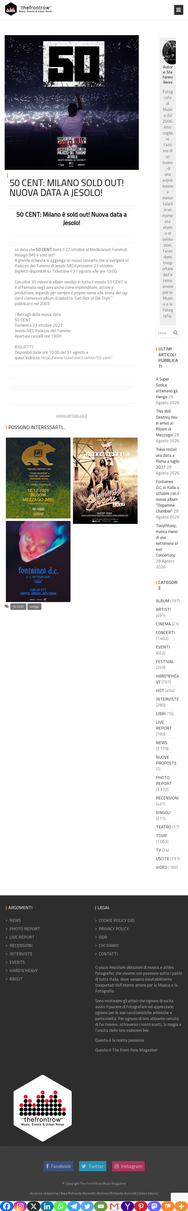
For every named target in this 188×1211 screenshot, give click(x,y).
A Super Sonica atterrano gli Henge (166, 388)
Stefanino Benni (168, 77)
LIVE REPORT (164, 725)
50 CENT (18, 606)
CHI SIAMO (108, 945)
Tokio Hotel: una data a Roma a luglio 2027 (101, 512)
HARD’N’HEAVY (24, 970)
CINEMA (163, 624)
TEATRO (163, 827)
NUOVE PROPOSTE (166, 760)
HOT (160, 690)
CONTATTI (108, 954)
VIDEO (161, 867)
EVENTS (17, 962)
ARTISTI (163, 609)
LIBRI (161, 713)
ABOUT (16, 979)
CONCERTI (165, 632)
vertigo (34, 606)
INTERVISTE (167, 699)
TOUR (129, 41)
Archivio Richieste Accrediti (117, 1193)
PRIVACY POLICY (114, 929)
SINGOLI (163, 812)
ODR (103, 937)
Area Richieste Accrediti (77, 1193)
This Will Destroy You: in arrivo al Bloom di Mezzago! (36, 495)
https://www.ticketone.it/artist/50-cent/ (76, 357)
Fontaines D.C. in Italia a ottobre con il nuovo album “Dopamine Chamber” (36, 566)
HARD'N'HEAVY (167, 679)
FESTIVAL (165, 661)
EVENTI (163, 647)
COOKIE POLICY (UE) (117, 920)
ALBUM (162, 601)
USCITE (162, 859)
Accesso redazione (44, 1193)
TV (158, 850)
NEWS (116, 41)
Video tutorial (148, 1193)
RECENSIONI (167, 798)
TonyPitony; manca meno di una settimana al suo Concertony (167, 540)
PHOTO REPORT (164, 780)
